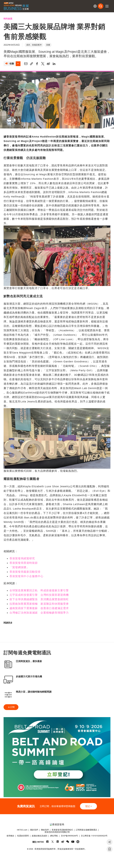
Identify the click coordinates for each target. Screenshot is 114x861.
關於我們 (34, 830)
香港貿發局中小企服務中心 (26, 576)
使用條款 (10, 836)
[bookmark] (110, 849)
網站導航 (54, 836)
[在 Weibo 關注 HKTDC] (62, 841)
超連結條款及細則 (39, 836)
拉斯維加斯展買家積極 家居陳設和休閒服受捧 (39, 603)
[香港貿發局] (57, 824)
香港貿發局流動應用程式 (62, 830)
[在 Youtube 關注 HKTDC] (72, 841)
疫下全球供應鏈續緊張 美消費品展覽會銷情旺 (39, 599)
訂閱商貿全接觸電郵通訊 (86, 830)
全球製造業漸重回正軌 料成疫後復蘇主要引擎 (39, 590)
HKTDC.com (22, 830)
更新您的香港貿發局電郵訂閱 (57, 832)
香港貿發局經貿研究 (22, 558)
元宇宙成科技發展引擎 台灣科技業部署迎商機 (39, 594)
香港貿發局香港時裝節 (24, 562)
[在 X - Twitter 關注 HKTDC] (52, 841)
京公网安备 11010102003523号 (94, 836)
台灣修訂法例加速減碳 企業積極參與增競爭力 (39, 612)
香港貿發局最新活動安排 (25, 571)
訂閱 (12, 707)
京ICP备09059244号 (69, 836)
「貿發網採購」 (19, 567)
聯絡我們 (45, 830)
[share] (110, 842)
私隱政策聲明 (23, 836)
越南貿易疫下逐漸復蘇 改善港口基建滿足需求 (39, 608)
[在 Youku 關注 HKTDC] (77, 841)
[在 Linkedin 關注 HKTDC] (57, 841)
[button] (106, 6)
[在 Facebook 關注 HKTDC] (47, 841)
